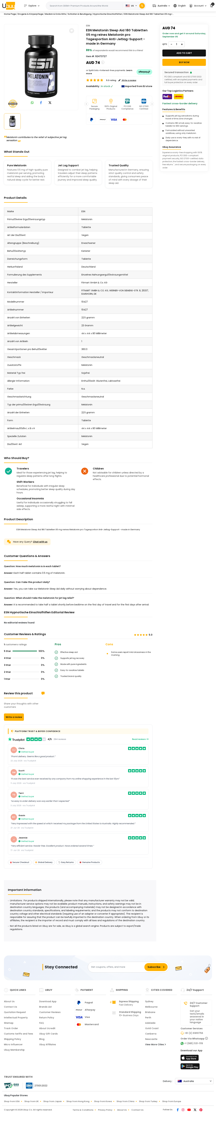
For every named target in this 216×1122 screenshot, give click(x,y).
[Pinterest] (201, 1110)
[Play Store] (190, 1067)
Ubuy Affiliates (47, 1044)
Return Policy (46, 1017)
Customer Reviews (50, 1012)
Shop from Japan (52, 1101)
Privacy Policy (105, 1109)
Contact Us (10, 1006)
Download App (47, 1001)
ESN (88, 25)
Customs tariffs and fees (18, 1033)
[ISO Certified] (35, 1085)
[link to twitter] (50, 103)
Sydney (149, 1001)
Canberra (150, 1033)
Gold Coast (152, 1028)
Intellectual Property (16, 1017)
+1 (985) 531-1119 (193, 1043)
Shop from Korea (103, 1101)
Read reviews (139, 739)
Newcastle (151, 1039)
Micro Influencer (13, 1044)
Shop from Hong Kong (77, 1101)
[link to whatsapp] (32, 103)
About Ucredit (47, 1028)
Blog (41, 1039)
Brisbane (150, 1012)
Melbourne (151, 1006)
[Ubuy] (8, 5)
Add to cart (184, 53)
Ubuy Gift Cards (48, 1033)
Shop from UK (31, 1101)
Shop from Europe (171, 1101)
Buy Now (184, 62)
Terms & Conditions (83, 1109)
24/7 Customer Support (198, 1004)
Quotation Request (15, 1012)
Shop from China (125, 1101)
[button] (161, 6)
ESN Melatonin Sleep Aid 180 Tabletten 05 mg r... (149, 14)
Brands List (45, 1006)
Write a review (14, 717)
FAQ (41, 1023)
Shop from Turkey (148, 1101)
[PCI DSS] (11, 1085)
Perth (148, 1017)
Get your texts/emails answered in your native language (197, 1016)
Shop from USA (12, 1101)
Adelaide (150, 1023)
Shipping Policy (12, 1039)
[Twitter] (195, 1110)
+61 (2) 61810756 (193, 1033)
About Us (9, 1001)
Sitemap (8, 1023)
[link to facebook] (41, 103)
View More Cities (155, 1044)
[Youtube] (189, 1110)
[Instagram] (183, 1110)
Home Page (10, 14)
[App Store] (190, 1059)
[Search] (142, 6)
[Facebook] (178, 1110)
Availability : (93, 86)
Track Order (11, 1028)
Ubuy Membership (14, 1049)
